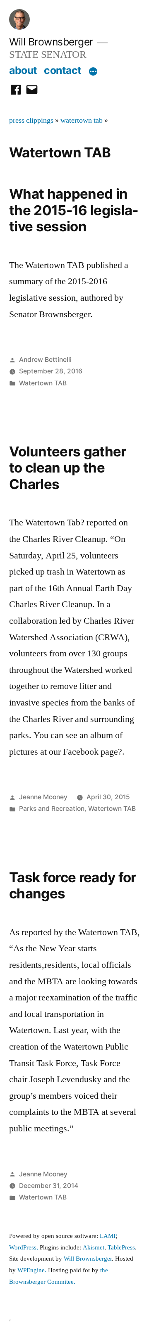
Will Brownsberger (51, 42)
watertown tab (81, 120)
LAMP (108, 1236)
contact (63, 70)
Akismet (93, 1248)
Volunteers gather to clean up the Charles (67, 467)
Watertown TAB (43, 383)
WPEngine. (32, 1270)
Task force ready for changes (72, 885)
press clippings (31, 120)
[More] (93, 72)
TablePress (121, 1248)
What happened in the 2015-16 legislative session (73, 210)
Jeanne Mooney (43, 797)
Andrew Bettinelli (45, 359)
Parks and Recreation (51, 808)
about (23, 70)
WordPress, (23, 1248)
